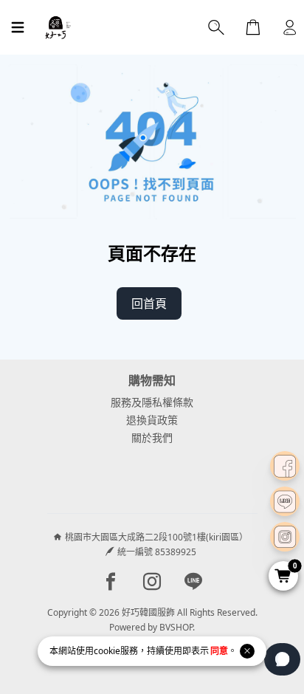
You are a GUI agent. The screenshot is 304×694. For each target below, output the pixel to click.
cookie (107, 651)
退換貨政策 (152, 420)
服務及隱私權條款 (152, 402)
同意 (219, 651)
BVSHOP (176, 627)
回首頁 (149, 303)
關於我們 (152, 437)
